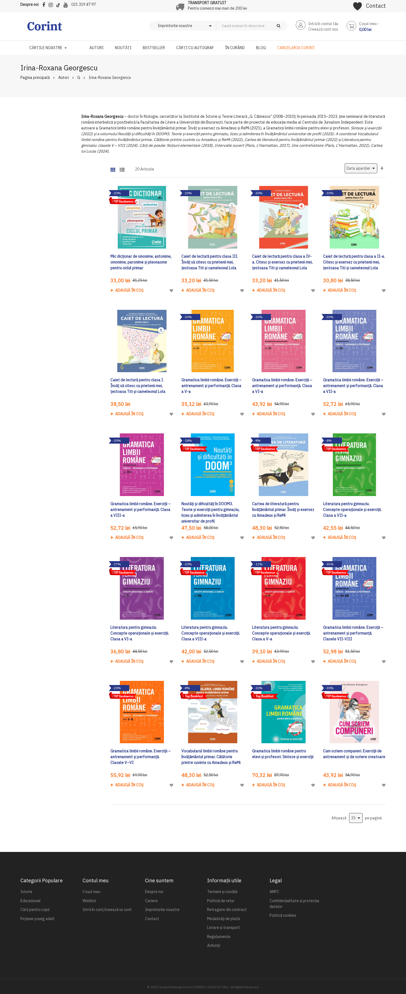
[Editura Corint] (44, 29)
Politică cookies (283, 915)
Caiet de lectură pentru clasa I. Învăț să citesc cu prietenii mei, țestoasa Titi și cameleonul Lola (137, 385)
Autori (63, 77)
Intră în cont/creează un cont (107, 909)
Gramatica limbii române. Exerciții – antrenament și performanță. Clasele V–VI (140, 756)
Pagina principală (35, 77)
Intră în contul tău (323, 23)
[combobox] (261, 26)
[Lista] (122, 167)
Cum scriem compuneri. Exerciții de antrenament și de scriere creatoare (354, 753)
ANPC (274, 891)
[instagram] (52, 4)
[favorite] (357, 4)
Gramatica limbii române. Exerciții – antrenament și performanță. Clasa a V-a (211, 385)
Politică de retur (220, 900)
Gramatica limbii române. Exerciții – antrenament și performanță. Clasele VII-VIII (353, 633)
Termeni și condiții (222, 891)
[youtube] (67, 4)
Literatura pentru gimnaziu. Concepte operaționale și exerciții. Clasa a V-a (281, 633)
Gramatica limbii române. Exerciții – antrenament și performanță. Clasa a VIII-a (140, 509)
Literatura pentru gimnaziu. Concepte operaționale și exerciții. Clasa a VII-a (352, 509)
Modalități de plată (223, 918)
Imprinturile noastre (162, 909)
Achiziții (213, 945)
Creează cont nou (323, 29)
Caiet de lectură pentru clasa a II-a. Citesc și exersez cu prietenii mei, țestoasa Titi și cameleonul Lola (354, 262)
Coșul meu (91, 891)
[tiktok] (59, 4)
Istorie (26, 891)
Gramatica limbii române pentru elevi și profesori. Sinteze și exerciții (282, 753)
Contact (376, 5)
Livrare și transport (223, 927)
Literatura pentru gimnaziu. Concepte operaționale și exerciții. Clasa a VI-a (139, 633)
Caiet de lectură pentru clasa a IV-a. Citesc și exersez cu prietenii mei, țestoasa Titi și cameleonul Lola (282, 262)
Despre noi (29, 4)
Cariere (151, 900)
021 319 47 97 (83, 4)
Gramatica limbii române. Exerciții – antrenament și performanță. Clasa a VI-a (282, 385)
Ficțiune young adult (37, 918)
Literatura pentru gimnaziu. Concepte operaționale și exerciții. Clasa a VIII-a (210, 633)
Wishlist (89, 900)
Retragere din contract (227, 909)
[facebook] (45, 4)
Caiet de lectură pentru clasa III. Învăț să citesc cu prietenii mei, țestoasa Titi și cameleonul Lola (209, 262)
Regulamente (218, 936)
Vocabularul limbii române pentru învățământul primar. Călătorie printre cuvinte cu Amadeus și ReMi (211, 756)
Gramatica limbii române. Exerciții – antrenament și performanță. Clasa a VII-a (353, 385)
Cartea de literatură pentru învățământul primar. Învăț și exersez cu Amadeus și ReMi (283, 509)
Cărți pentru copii (34, 909)
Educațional (30, 900)
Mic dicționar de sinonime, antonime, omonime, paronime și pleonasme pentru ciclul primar (141, 262)
